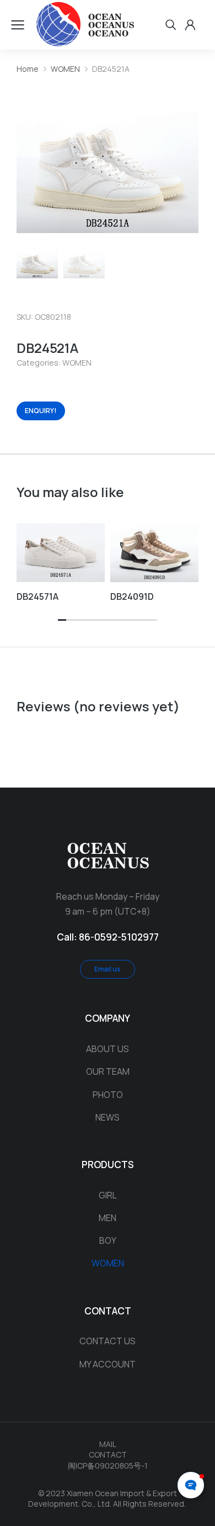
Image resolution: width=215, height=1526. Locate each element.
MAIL (107, 1444)
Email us (107, 969)
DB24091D (132, 596)
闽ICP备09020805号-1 (108, 1465)
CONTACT (108, 1454)
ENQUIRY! (41, 410)
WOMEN (77, 362)
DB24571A (37, 596)
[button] (62, 620)
